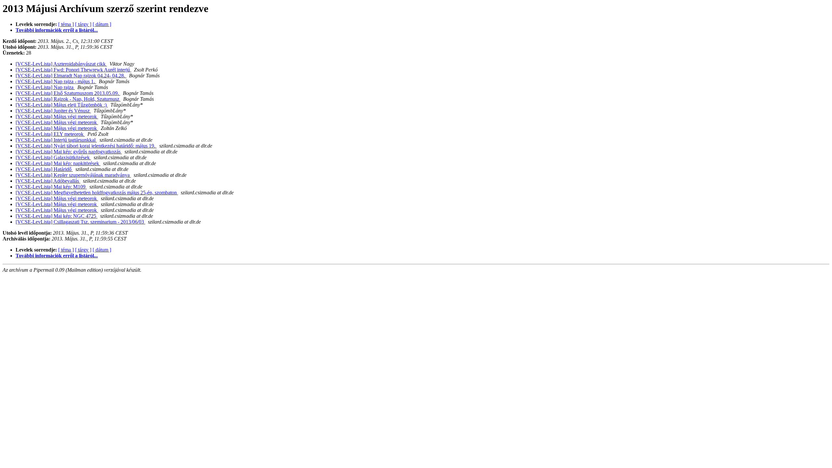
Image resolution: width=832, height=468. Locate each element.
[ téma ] (66, 24)
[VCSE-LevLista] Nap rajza (45, 87)
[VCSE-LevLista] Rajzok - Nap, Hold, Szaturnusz (68, 99)
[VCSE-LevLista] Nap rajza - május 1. (56, 81)
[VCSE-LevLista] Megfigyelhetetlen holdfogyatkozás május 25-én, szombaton (97, 192)
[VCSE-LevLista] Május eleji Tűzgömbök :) (62, 105)
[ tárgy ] (83, 24)
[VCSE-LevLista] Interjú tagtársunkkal (56, 140)
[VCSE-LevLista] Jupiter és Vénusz (53, 110)
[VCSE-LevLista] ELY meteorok (50, 134)
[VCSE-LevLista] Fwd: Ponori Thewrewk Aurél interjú (73, 69)
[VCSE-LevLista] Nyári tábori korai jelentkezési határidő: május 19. (86, 146)
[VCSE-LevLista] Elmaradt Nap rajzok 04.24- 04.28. (71, 75)
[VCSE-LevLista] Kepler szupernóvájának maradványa (73, 175)
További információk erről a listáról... (57, 30)
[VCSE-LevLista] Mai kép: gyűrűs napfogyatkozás (69, 151)
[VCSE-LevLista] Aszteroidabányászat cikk (61, 64)
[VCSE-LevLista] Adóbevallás (48, 181)
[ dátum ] (102, 24)
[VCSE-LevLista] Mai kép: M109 (51, 186)
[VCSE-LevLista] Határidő (44, 169)
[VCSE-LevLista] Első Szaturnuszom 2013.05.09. (68, 93)
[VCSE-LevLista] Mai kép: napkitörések (58, 163)
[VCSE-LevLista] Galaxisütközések (53, 157)
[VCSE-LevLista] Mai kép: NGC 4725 (57, 216)
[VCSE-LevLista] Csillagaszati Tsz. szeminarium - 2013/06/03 (80, 222)
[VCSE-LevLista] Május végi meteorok (57, 116)
